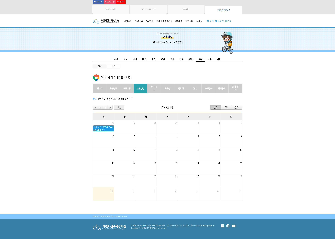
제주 (209, 59)
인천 (135, 59)
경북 (191, 59)
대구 (125, 59)
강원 (163, 59)
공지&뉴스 (139, 20)
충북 (172, 59)
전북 (181, 59)
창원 (113, 66)
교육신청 (178, 20)
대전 (144, 59)
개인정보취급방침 (98, 216)
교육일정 (179, 42)
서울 (116, 59)
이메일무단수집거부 (121, 216)
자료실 (199, 20)
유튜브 (121, 2)
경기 (153, 59)
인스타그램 (111, 2)
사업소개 (128, 20)
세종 (219, 59)
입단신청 (149, 20)
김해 (100, 66)
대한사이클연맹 (110, 9)
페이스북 (99, 2)
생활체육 (186, 9)
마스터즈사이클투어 (148, 9)
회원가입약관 (109, 216)
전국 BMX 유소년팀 (164, 20)
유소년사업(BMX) (223, 10)
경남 (200, 59)
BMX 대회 (189, 20)
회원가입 (228, 21)
